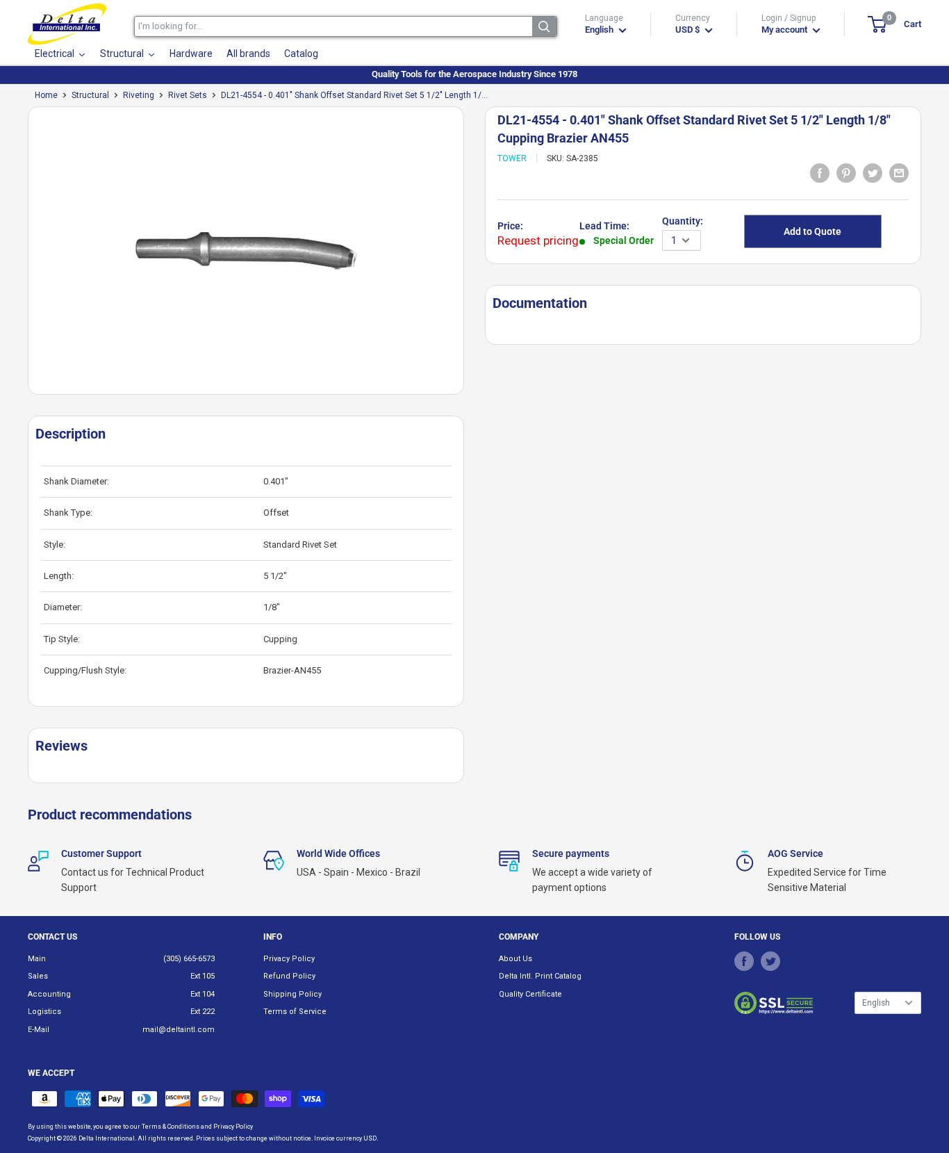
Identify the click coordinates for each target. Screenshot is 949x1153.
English (876, 1003)
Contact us (52, 937)
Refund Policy (289, 976)
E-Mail (38, 1029)
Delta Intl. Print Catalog (540, 976)
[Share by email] (899, 173)
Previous (21, 256)
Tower (512, 158)
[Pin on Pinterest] (846, 173)
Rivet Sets (187, 95)
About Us (515, 958)
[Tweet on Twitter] (872, 173)
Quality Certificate (530, 994)
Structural (90, 95)
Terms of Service (295, 1011)
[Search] (544, 26)
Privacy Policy (289, 958)
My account (785, 29)
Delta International (107, 1138)
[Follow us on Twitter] (770, 961)
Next (471, 256)
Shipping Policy (292, 994)
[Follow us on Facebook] (744, 961)
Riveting (138, 95)
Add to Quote (812, 231)
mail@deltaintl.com (178, 1029)
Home (46, 95)
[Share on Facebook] (820, 173)
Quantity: (682, 221)
